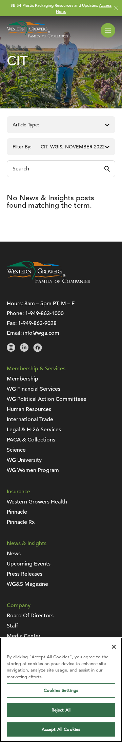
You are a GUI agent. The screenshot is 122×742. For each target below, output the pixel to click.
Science (16, 450)
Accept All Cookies (61, 729)
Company (18, 605)
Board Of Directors (30, 615)
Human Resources (29, 409)
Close (116, 8)
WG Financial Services (33, 389)
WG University (24, 460)
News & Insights (26, 543)
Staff (12, 625)
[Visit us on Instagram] (11, 350)
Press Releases (24, 574)
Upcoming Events (28, 563)
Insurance (18, 491)
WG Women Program (33, 470)
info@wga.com (41, 333)
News (14, 553)
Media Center (24, 636)
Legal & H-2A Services (34, 429)
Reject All (61, 710)
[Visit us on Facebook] (37, 350)
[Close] (113, 646)
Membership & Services (36, 368)
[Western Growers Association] (37, 38)
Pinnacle (17, 512)
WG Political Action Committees (46, 399)
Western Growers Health (37, 501)
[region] (61, 689)
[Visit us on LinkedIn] (24, 350)
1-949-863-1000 (44, 313)
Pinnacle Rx (21, 522)
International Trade (30, 419)
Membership (22, 378)
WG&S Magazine (27, 584)
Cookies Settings (61, 690)
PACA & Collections (31, 439)
